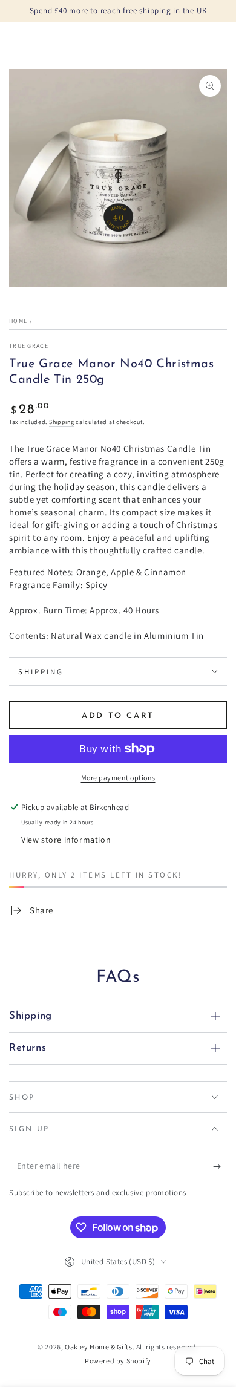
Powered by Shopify (118, 1360)
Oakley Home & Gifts (98, 1346)
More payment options (118, 777)
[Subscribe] (220, 1166)
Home (18, 321)
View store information (66, 839)
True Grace (28, 346)
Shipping (61, 422)
